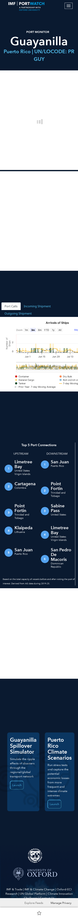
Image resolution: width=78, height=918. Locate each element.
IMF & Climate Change (39, 889)
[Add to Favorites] (39, 913)
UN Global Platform (33, 893)
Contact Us (47, 898)
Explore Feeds (33, 903)
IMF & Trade (14, 889)
